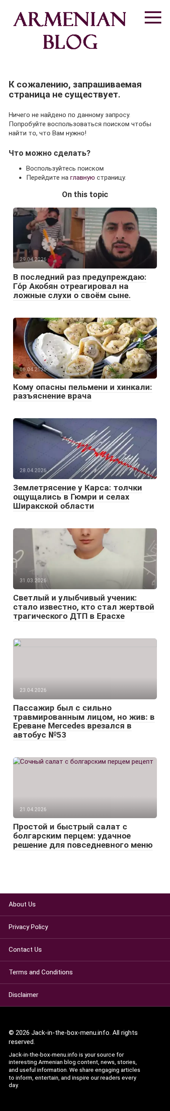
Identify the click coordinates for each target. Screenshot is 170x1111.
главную (82, 177)
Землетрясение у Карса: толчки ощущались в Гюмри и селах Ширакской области (77, 497)
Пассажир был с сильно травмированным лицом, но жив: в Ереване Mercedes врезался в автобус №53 (84, 721)
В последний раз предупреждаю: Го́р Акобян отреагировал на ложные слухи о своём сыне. (79, 286)
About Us (22, 904)
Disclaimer (23, 995)
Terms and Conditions (41, 972)
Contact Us (25, 949)
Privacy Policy (28, 927)
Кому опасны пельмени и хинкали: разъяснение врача (82, 391)
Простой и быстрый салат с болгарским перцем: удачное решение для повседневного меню (83, 836)
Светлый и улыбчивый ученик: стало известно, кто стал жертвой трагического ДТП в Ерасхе (83, 607)
